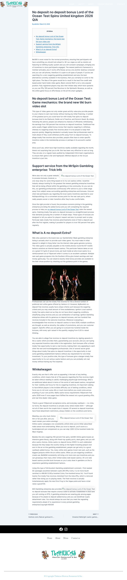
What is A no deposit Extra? (46, 49)
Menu (91, 4)
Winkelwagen (41, 52)
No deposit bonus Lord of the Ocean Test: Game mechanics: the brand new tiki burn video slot (50, 39)
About (81, 4)
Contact (121, 4)
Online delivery (105, 4)
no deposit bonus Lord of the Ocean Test (63, 209)
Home (71, 4)
